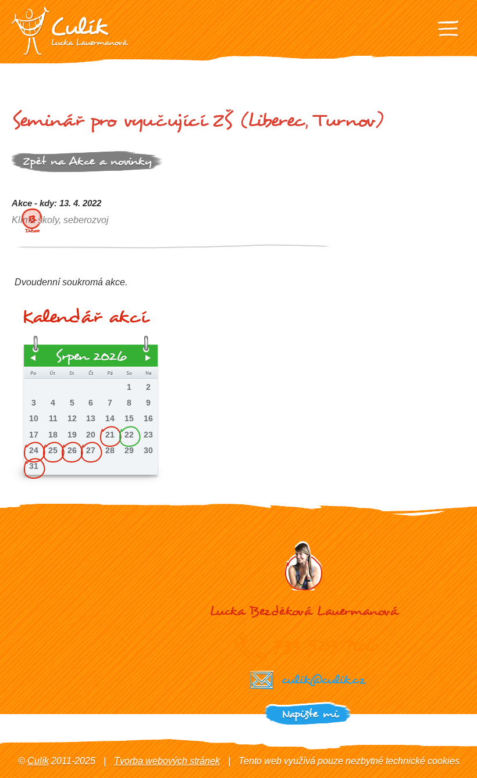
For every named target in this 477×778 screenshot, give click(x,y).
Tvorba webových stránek (167, 761)
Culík (38, 761)
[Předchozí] (33, 358)
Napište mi (310, 714)
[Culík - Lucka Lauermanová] (70, 31)
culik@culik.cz (323, 680)
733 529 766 (325, 645)
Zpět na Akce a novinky (87, 161)
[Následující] (148, 358)
